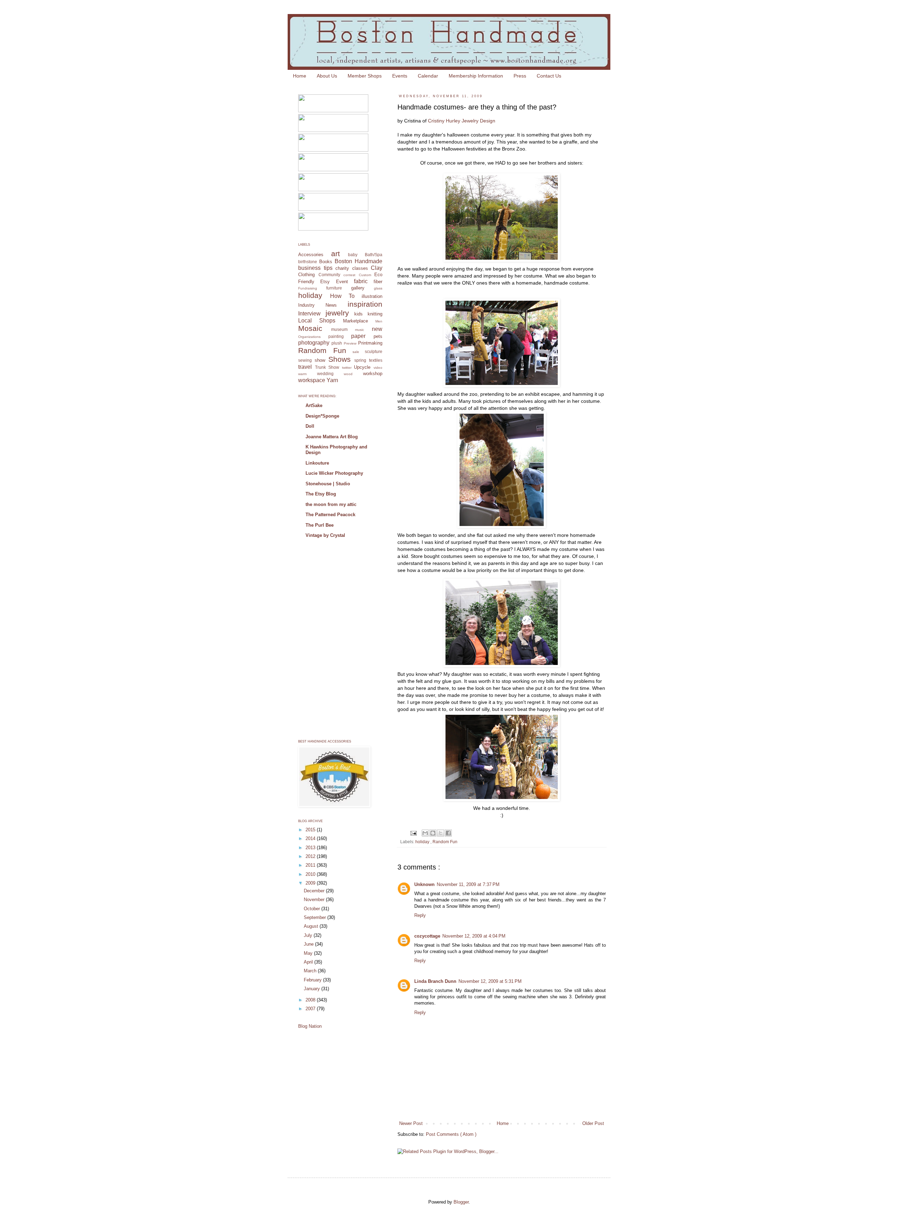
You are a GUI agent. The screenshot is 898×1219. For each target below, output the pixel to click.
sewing (305, 360)
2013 (311, 847)
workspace (311, 380)
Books (325, 261)
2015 (311, 829)
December (315, 890)
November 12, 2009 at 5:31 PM (490, 981)
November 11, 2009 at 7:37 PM (468, 884)
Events (399, 76)
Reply (420, 915)
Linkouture (317, 463)
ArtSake (314, 405)
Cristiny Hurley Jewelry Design (461, 121)
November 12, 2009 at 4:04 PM (473, 936)
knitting (375, 314)
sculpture (373, 351)
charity (342, 268)
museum (339, 329)
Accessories (310, 254)
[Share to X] (440, 833)
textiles (375, 360)
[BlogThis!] (432, 833)
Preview (350, 343)
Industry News (317, 305)
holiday (422, 841)
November (315, 899)
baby (352, 254)
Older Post (593, 1123)
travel (305, 367)
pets (378, 336)
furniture (334, 288)
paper (358, 336)
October (312, 908)
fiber (378, 281)
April (309, 962)
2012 (311, 856)
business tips (315, 268)
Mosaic (310, 328)
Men (378, 321)
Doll (310, 426)
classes (360, 268)
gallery (357, 288)
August (312, 926)
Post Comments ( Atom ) (451, 1134)
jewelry (337, 313)
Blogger (461, 1202)
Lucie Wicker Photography (334, 473)
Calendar (428, 76)
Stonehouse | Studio (328, 483)
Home (299, 76)
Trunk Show (327, 367)
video (378, 367)
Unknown (424, 884)
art (335, 253)
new (377, 329)
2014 (311, 838)
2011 (311, 865)
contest (349, 275)
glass (378, 288)
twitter (346, 367)
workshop (372, 373)
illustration (372, 296)
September (315, 917)
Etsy (325, 281)
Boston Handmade (358, 261)
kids (358, 314)
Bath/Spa (373, 254)
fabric (361, 281)
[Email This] (425, 833)
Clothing (306, 274)
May (309, 953)
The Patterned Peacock (330, 514)
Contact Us (549, 76)
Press (520, 76)
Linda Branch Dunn (435, 981)
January (312, 988)
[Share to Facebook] (448, 833)
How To (342, 296)
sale (356, 352)
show (320, 360)
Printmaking (370, 343)
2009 (311, 883)
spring (360, 360)
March (311, 970)
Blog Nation (310, 1026)
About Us (327, 76)
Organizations (309, 337)
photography (313, 343)
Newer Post (411, 1123)
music (359, 330)
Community (329, 274)
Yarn (332, 380)
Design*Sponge (322, 416)
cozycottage (427, 936)
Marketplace (355, 321)
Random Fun (445, 841)
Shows (339, 359)
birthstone (307, 261)
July (309, 935)
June (309, 944)
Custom (365, 275)
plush (336, 343)
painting (336, 336)
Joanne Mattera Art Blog (332, 436)
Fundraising (307, 288)
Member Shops (365, 76)
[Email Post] (413, 832)
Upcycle (362, 367)
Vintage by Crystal (325, 535)
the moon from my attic (331, 504)
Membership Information (476, 76)
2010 (311, 874)
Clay (376, 268)
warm (302, 374)
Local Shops (316, 321)
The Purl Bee (320, 525)
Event (342, 281)
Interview (309, 314)
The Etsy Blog (321, 494)
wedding (325, 373)
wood (348, 374)
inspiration (365, 304)
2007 (311, 1008)
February (313, 979)
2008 (311, 999)
